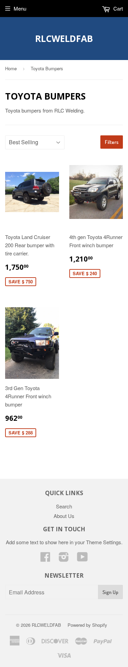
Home (11, 68)
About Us (64, 515)
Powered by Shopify (87, 625)
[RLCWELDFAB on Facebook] (45, 558)
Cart (117, 8)
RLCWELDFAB (64, 38)
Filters (111, 142)
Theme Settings (103, 542)
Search (64, 506)
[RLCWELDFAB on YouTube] (82, 558)
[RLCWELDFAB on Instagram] (64, 558)
